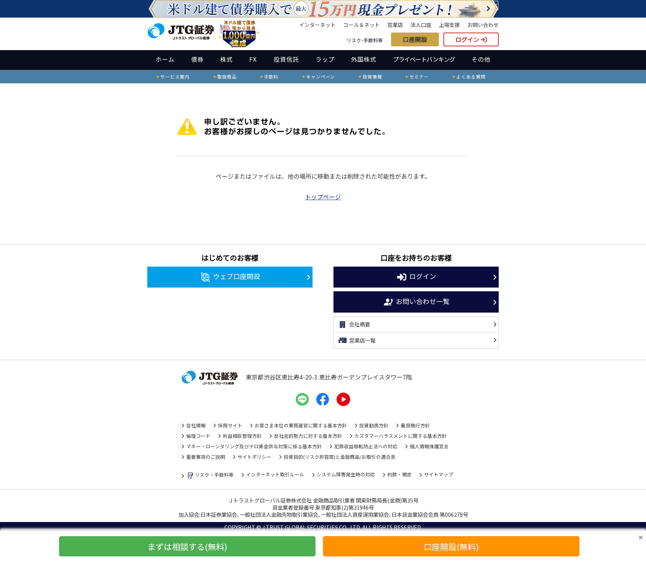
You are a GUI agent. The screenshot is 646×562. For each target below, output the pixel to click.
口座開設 (415, 39)
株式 (226, 59)
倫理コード (198, 435)
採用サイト (230, 425)
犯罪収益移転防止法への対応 (365, 446)
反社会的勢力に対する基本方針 (308, 435)
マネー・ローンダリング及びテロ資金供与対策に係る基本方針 (254, 446)
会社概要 (359, 324)
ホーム (165, 59)
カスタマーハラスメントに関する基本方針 (400, 435)
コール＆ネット (361, 24)
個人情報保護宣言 (429, 446)
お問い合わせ (483, 24)
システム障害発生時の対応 (346, 474)
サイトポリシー (254, 456)
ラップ (325, 59)
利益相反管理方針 (242, 435)
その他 (480, 59)
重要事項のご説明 (205, 456)
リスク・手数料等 (214, 474)
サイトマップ (438, 474)
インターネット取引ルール (275, 474)
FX (253, 59)
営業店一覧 (362, 340)
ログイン (468, 39)
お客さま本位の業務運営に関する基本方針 (301, 425)
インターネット (317, 24)
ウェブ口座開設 (236, 276)
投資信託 (286, 59)
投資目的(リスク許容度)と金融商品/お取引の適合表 (340, 456)
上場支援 (449, 24)
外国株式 (363, 59)
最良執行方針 (415, 425)
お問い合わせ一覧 (423, 300)
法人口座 (420, 24)
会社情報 (196, 425)
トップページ (323, 196)
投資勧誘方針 (373, 425)
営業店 (395, 24)
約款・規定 (399, 474)
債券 (197, 59)
